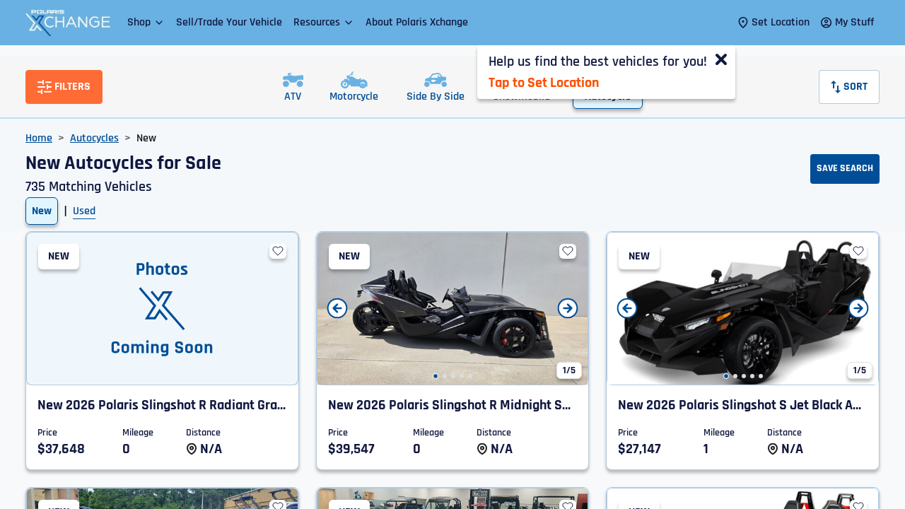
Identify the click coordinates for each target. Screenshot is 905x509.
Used (84, 211)
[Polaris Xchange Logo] (67, 23)
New (42, 211)
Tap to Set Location (544, 83)
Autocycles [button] (94, 138)
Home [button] (38, 138)
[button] (146, 22)
